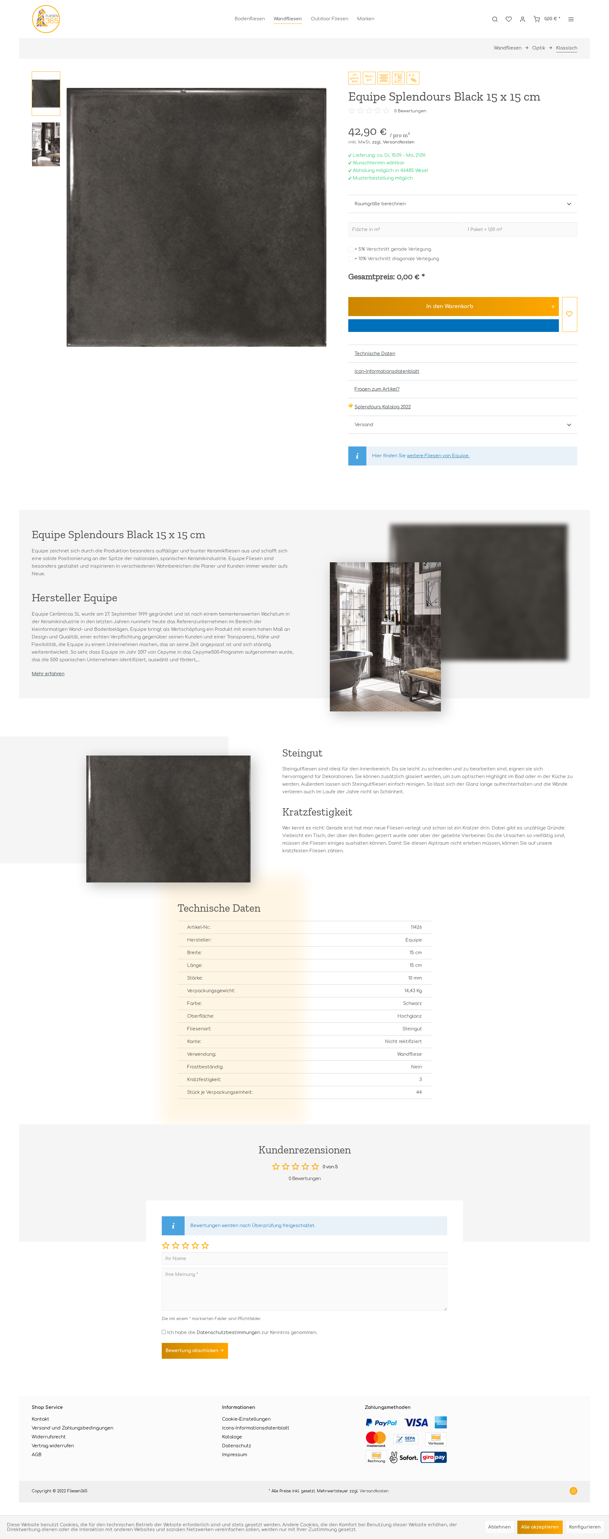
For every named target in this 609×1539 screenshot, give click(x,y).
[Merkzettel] (508, 19)
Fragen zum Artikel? (377, 389)
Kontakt (40, 1419)
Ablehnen (499, 1527)
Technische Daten (375, 353)
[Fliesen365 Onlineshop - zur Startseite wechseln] (46, 19)
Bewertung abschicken (193, 1350)
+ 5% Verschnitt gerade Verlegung (393, 249)
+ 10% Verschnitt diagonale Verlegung (397, 258)
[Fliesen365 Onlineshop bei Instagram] (573, 1491)
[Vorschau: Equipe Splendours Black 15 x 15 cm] (46, 93)
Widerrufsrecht (49, 1437)
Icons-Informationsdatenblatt (255, 1428)
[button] (166, 1245)
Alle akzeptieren (540, 1527)
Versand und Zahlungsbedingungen (72, 1428)
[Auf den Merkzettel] (569, 314)
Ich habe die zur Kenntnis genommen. (242, 1332)
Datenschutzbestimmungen (228, 1332)
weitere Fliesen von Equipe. (438, 455)
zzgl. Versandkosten (393, 142)
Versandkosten (374, 1491)
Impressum (234, 1454)
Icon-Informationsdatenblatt (387, 371)
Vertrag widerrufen (53, 1445)
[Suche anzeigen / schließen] (494, 19)
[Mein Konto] (522, 19)
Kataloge (232, 1437)
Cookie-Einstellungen (246, 1419)
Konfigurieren (585, 1527)
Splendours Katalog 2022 (383, 407)
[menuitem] (249, 19)
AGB (37, 1454)
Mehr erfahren (48, 673)
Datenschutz (236, 1445)
